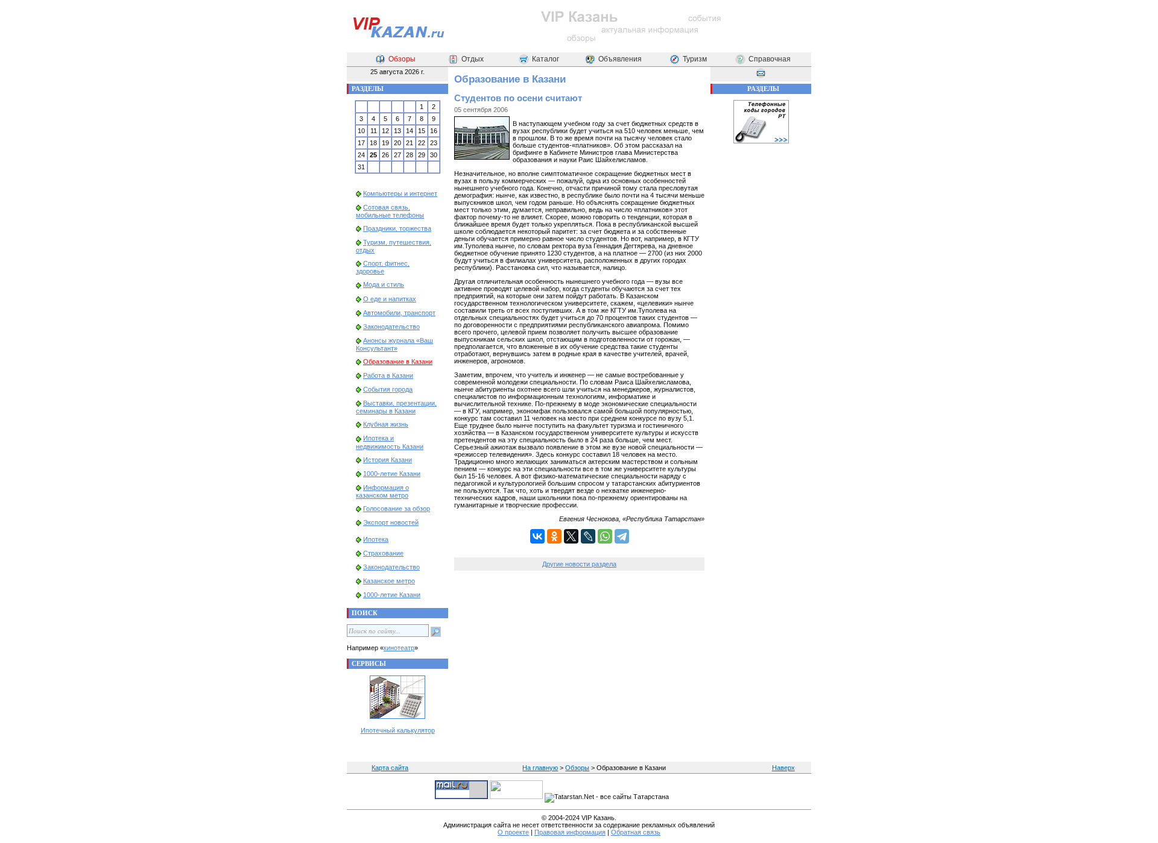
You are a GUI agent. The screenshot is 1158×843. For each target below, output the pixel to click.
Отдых (472, 59)
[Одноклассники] (554, 536)
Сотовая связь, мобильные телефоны (390, 211)
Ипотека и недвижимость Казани (389, 442)
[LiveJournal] (588, 536)
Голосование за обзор (396, 508)
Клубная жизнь (385, 424)
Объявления (620, 59)
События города (388, 389)
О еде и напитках (389, 298)
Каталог (545, 59)
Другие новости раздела (579, 564)
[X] (571, 536)
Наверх (783, 767)
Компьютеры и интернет (400, 193)
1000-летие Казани (391, 473)
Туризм (695, 59)
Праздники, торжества (397, 228)
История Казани (387, 459)
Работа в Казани (388, 375)
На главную (540, 767)
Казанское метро (389, 580)
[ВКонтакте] (537, 536)
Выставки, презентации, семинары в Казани (396, 407)
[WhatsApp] (605, 536)
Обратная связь (635, 832)
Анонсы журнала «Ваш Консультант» (394, 344)
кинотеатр (399, 647)
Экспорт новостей (391, 522)
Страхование (383, 553)
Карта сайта (390, 767)
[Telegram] (622, 536)
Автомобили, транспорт (399, 312)
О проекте (513, 832)
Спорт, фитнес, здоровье (383, 267)
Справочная (769, 59)
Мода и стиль (383, 284)
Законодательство (391, 326)
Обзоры (402, 59)
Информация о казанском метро (382, 491)
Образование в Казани (397, 361)
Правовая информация (570, 832)
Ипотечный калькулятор (398, 730)
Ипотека (375, 539)
